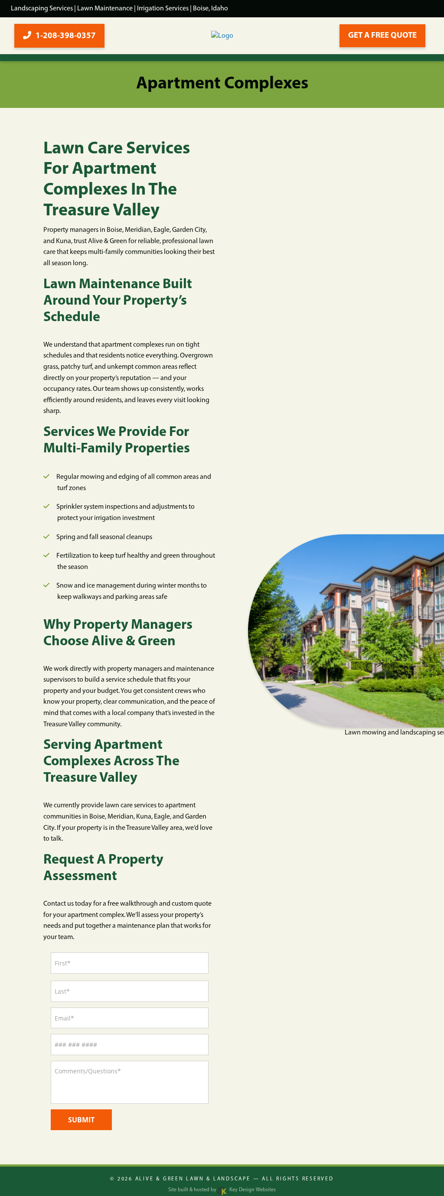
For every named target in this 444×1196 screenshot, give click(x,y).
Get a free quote (382, 36)
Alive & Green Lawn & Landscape (193, 1179)
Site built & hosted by (221, 1190)
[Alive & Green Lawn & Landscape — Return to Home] (222, 35)
